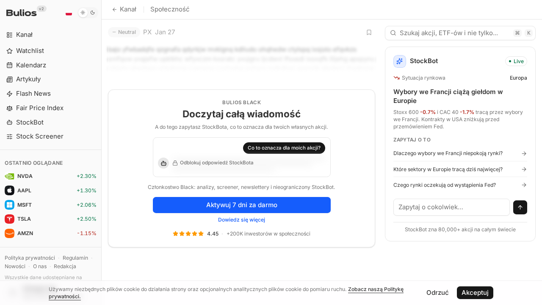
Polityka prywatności (30, 258)
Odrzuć (437, 292)
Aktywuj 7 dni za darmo (241, 205)
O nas (40, 266)
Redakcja (65, 266)
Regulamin (75, 258)
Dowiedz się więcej (241, 219)
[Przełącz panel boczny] (101, 152)
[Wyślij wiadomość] (520, 207)
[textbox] (451, 207)
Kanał (128, 9)
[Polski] (68, 12)
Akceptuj (475, 292)
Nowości (15, 266)
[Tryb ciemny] (87, 12)
